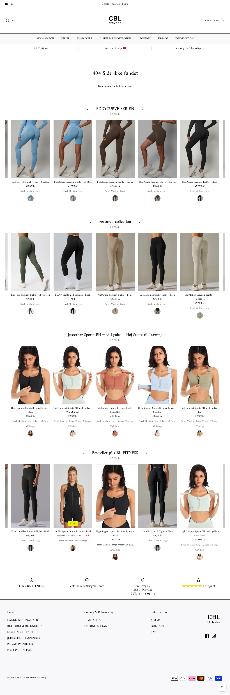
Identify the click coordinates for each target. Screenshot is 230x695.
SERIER (65, 38)
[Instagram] (12, 4)
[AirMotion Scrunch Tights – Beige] (115, 262)
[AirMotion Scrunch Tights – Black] (157, 262)
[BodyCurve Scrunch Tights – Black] (199, 149)
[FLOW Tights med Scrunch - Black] (73, 262)
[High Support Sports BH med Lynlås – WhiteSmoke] (72, 375)
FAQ (154, 632)
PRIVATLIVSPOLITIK (20, 644)
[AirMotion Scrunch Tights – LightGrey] (199, 262)
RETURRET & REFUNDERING (26, 626)
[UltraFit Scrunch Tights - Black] (157, 496)
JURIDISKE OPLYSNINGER (23, 638)
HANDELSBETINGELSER (22, 620)
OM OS (155, 620)
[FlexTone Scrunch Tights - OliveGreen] (30, 262)
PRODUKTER (84, 38)
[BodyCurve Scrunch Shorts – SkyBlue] (73, 149)
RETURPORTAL (92, 620)
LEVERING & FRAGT (20, 632)
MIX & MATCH (45, 38)
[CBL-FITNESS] (115, 21)
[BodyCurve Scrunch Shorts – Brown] (157, 149)
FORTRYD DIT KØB (19, 650)
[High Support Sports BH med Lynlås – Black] (30, 375)
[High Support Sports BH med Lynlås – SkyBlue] (157, 375)
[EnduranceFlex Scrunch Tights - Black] (30, 496)
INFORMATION (184, 38)
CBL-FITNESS (22, 678)
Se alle (115, 114)
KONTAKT (157, 626)
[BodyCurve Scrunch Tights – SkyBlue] (30, 149)
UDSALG (163, 38)
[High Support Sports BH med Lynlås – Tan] (199, 375)
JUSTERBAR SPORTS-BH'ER (116, 38)
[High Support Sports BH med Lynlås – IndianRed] (115, 375)
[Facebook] (6, 4)
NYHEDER (145, 38)
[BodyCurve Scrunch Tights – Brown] (115, 149)
